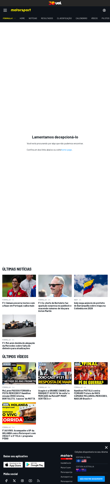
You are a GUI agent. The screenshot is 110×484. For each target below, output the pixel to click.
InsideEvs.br (66, 463)
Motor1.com (66, 467)
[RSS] (38, 481)
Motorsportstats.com (70, 481)
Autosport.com (67, 476)
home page (66, 149)
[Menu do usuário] (104, 10)
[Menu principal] (5, 10)
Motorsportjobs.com (70, 472)
